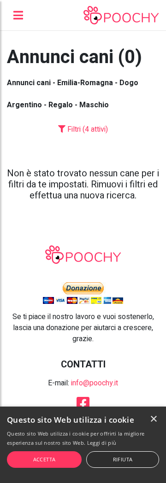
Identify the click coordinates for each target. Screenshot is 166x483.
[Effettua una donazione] (83, 292)
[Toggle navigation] (18, 15)
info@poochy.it (94, 383)
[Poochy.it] (121, 15)
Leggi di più (102, 442)
